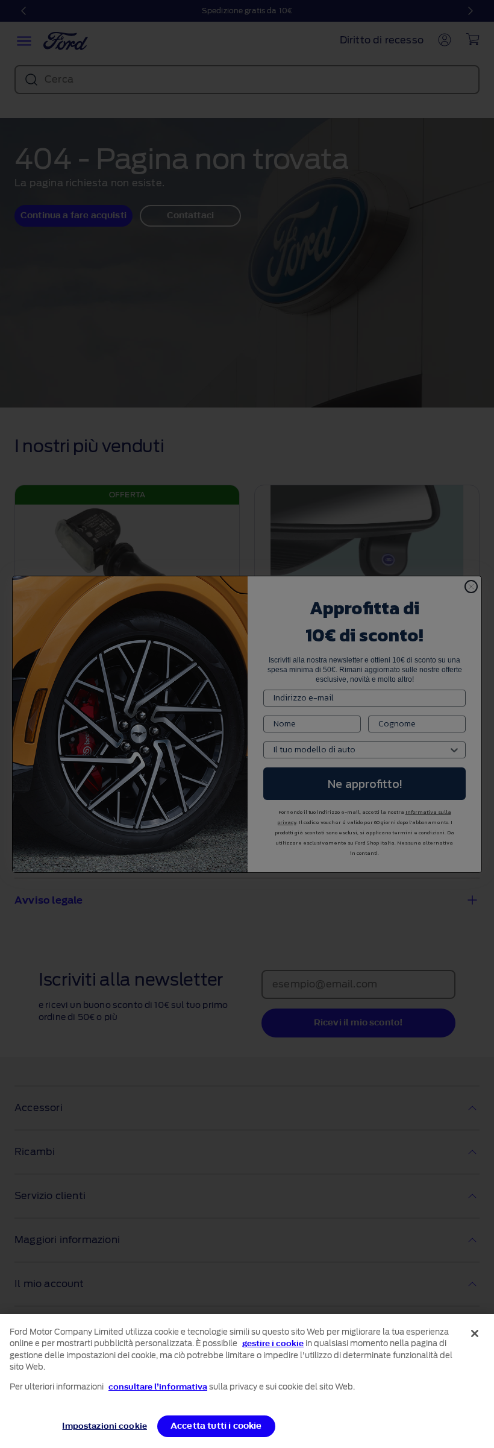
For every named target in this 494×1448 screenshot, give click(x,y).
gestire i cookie (273, 1343)
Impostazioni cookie (104, 1426)
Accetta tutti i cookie (216, 1426)
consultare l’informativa (157, 1387)
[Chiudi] (474, 1333)
